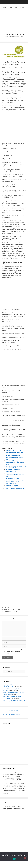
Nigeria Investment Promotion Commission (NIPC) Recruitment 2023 (15, 474)
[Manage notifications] (25, 858)
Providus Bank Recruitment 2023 (15, 488)
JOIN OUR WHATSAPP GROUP (11, 711)
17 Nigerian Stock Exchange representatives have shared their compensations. (15, 452)
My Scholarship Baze (14, 34)
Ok (14, 858)
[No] (26, 856)
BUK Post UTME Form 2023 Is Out (13, 609)
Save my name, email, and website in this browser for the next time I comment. (14, 651)
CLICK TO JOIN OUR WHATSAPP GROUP (14, 7)
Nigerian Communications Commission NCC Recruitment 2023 (14, 457)
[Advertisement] (14, 21)
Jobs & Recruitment (9, 607)
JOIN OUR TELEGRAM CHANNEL (12, 714)
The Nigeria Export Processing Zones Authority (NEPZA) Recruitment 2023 (14, 481)
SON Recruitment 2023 (12, 478)
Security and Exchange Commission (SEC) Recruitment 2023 (15, 462)
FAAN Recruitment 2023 (10, 611)
